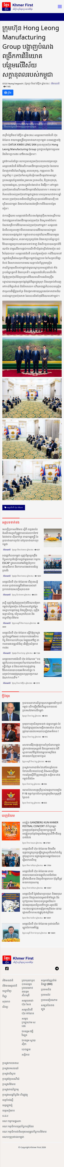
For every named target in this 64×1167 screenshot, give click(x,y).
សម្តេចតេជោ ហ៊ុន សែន (27, 1002)
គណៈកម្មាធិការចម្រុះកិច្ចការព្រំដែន (18, 1126)
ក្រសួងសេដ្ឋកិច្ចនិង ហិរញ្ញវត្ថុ (15, 1094)
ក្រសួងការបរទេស (10, 1063)
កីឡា (4, 996)
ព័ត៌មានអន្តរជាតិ (9, 985)
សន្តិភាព (26, 1054)
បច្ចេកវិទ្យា (7, 991)
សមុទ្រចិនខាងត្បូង (47, 1007)
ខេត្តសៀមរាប (8, 1110)
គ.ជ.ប (5, 1115)
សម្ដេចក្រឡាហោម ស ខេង (28, 1022)
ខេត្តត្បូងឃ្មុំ (7, 1105)
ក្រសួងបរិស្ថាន (9, 1073)
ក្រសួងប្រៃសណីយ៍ (10, 1079)
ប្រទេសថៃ (45, 994)
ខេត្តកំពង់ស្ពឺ (7, 1100)
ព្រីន (9, 92)
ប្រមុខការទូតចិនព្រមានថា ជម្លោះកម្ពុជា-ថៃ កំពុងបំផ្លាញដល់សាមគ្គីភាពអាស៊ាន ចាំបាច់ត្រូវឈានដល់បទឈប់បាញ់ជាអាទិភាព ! (41, 727)
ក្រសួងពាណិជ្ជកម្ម (10, 1089)
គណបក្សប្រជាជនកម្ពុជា (13, 1137)
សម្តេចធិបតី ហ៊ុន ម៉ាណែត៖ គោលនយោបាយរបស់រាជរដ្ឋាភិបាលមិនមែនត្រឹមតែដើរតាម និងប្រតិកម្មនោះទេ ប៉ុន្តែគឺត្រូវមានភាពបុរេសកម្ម (42, 876)
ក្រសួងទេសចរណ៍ (10, 1068)
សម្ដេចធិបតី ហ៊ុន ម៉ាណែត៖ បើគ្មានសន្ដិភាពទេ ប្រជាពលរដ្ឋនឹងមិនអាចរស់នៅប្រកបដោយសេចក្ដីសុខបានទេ (20, 585)
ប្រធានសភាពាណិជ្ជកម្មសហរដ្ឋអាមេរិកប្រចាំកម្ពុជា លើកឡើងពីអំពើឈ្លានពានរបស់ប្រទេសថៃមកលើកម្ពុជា (42, 706)
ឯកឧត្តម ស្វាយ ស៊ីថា (29, 1042)
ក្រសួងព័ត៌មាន (9, 1084)
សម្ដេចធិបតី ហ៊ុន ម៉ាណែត (14, 507)
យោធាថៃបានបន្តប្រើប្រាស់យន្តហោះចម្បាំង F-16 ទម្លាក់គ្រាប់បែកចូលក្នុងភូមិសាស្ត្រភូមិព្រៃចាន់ (42, 793)
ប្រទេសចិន (46, 989)
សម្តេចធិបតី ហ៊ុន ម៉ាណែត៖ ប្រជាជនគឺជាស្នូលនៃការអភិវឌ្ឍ (40, 925)
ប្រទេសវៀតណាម (49, 1000)
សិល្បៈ (5, 1006)
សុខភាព (6, 1001)
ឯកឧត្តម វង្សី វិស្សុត (27, 1033)
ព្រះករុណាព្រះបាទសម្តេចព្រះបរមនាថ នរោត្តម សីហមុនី (28, 988)
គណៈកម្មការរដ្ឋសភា (11, 1121)
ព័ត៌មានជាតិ (55, 83)
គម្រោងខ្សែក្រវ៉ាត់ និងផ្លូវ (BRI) (49, 982)
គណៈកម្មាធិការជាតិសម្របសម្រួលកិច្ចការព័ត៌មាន (24, 1131)
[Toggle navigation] (59, 6)
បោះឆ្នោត (26, 1049)
